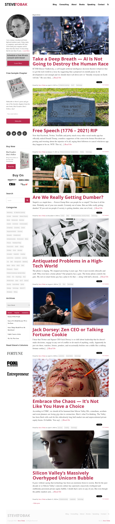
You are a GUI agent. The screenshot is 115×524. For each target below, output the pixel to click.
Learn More (26, 51)
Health (16, 246)
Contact (101, 4)
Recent (10, 312)
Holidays (9, 250)
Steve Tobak (42, 85)
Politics (82, 152)
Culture (62, 215)
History (21, 246)
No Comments (106, 85)
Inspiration (16, 254)
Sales (16, 280)
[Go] (27, 200)
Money (13, 265)
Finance (9, 242)
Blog (55, 4)
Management (17, 261)
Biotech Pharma (24, 216)
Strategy (9, 288)
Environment (20, 239)
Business (21, 220)
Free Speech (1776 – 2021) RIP (65, 130)
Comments (25, 312)
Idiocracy (20, 250)
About (74, 4)
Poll (13, 276)
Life (60, 284)
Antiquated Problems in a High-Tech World (68, 263)
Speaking (91, 4)
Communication (23, 224)
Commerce (15, 224)
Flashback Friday (17, 242)
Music (18, 265)
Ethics (26, 239)
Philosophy (9, 269)
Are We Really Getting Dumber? (68, 197)
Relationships (10, 280)
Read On (57, 77)
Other (67, 215)
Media (8, 265)
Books (82, 4)
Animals (9, 216)
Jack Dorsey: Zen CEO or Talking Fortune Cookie (68, 332)
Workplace (9, 292)
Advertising (9, 212)
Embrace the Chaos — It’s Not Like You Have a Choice (66, 403)
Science (26, 280)
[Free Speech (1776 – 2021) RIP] (71, 107)
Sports (22, 284)
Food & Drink (10, 246)
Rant (64, 284)
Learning (24, 258)
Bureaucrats (15, 220)
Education (9, 235)
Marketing (25, 261)
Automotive (15, 216)
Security (9, 284)
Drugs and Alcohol (11, 231)
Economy (60, 427)
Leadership (61, 356)
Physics (16, 269)
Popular (17, 312)
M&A (11, 261)
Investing (67, 427)
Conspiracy (9, 227)
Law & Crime (10, 258)
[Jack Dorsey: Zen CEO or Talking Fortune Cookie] (71, 306)
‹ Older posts (36, 503)
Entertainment (17, 235)
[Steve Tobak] (16, 4)
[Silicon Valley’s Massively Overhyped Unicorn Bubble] (71, 449)
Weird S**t (22, 288)
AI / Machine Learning (63, 85)
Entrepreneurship (63, 499)
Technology (79, 85)
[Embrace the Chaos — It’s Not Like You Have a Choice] (71, 378)
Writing (15, 292)
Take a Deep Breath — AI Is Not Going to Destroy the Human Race (71, 61)
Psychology (18, 276)
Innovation (9, 254)
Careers (9, 224)
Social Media (69, 356)
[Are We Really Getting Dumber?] (71, 174)
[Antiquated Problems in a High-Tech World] (71, 238)
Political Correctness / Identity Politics (69, 152)
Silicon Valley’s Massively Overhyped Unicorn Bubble (63, 475)
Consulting (64, 4)
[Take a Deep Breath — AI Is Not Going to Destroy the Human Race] (71, 35)
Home (14, 250)
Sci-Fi (72, 85)
